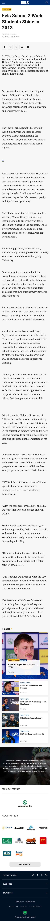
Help (17, 907)
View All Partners (25, 864)
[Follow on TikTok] (33, 875)
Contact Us (24, 907)
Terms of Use (19, 902)
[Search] (46, 2)
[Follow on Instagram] (46, 875)
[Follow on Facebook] (37, 875)
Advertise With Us (35, 907)
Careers (11, 907)
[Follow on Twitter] (42, 875)
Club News (7, 9)
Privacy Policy (30, 902)
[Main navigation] (3, 2)
